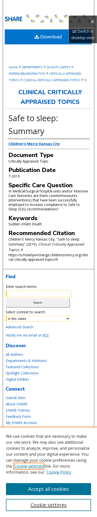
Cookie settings (28, 466)
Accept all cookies (48, 489)
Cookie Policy (59, 472)
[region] (48, 472)
